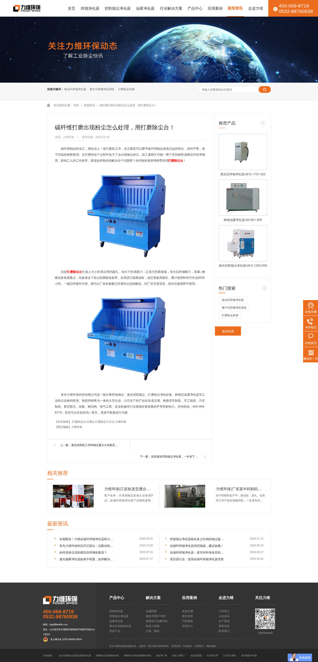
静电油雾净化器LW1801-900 (243, 219)
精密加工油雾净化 (157, 621)
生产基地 (224, 621)
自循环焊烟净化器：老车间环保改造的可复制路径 (198, 552)
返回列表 (228, 331)
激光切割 (187, 616)
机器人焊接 (152, 626)
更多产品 (114, 631)
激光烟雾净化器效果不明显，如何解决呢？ (87, 559)
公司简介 (224, 611)
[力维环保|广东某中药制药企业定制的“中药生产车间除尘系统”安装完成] (184, 496)
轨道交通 (187, 611)
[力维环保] (69, 600)
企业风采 (224, 616)
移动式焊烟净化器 (75, 89)
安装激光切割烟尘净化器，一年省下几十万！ (175, 456)
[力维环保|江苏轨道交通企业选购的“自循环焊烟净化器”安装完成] (73, 496)
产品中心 (195, 8)
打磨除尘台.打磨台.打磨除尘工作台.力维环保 (99, 421)
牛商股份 (187, 646)
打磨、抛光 (152, 631)
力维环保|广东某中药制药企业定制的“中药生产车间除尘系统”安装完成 (240, 488)
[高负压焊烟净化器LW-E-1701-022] (243, 152)
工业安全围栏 (229, 655)
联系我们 (224, 631)
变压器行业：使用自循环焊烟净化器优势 (197, 559)
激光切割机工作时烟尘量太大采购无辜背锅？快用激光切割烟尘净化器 (95, 445)
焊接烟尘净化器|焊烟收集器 (137, 655)
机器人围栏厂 (179, 655)
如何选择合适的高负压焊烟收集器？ (83, 552)
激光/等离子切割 (156, 616)
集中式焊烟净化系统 (102, 89)
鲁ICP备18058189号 (158, 646)
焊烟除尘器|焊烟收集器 (107, 655)
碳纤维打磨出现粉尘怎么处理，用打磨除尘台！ (128, 105)
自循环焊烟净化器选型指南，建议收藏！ (197, 545)
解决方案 (153, 598)
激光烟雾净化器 (249, 655)
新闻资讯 (235, 8)
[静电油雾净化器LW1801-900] (243, 197)
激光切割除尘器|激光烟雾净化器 (75, 655)
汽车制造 (187, 621)
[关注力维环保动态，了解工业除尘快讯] (159, 50)
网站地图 (211, 646)
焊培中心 (187, 626)
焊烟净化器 (90, 8)
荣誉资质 (224, 626)
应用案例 (215, 8)
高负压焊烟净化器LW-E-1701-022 (243, 174)
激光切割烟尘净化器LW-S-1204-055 (243, 265)
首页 (71, 8)
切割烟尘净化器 (118, 8)
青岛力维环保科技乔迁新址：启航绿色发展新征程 (87, 545)
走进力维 (255, 8)
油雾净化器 (145, 8)
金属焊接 (151, 611)
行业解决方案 (171, 8)
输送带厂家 (161, 655)
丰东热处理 (212, 655)
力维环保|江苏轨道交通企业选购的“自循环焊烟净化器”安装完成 (129, 488)
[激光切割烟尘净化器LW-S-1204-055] (243, 243)
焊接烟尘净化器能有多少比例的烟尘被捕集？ (198, 539)
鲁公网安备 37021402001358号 (66, 639)
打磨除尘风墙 (126, 89)
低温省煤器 (196, 655)
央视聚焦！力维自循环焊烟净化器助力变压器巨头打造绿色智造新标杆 (87, 539)
